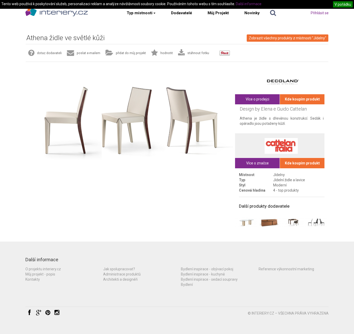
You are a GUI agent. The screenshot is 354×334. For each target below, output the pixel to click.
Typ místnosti (139, 13)
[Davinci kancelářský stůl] (293, 222)
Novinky (252, 13)
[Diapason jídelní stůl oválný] (246, 222)
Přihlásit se (320, 13)
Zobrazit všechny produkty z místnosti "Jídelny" (287, 38)
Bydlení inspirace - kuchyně (203, 274)
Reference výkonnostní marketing (286, 269)
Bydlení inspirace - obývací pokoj (207, 269)
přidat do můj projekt (131, 53)
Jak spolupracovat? (119, 269)
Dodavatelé (181, 13)
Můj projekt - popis (40, 274)
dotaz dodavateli (49, 53)
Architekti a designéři (120, 279)
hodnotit (166, 53)
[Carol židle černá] (316, 222)
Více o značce (257, 163)
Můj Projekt (218, 13)
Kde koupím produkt (302, 99)
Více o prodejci (257, 99)
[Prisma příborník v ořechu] (270, 222)
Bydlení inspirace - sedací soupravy (209, 279)
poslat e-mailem (88, 53)
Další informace (248, 4)
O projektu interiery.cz (43, 269)
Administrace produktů (122, 274)
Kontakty (32, 279)
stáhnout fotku (198, 53)
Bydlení (187, 284)
